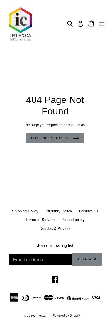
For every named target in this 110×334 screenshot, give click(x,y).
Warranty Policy (58, 211)
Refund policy (73, 219)
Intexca (41, 315)
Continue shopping (50, 138)
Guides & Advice (55, 228)
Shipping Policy (25, 211)
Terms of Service (40, 219)
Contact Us (88, 211)
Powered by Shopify (66, 315)
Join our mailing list (55, 245)
